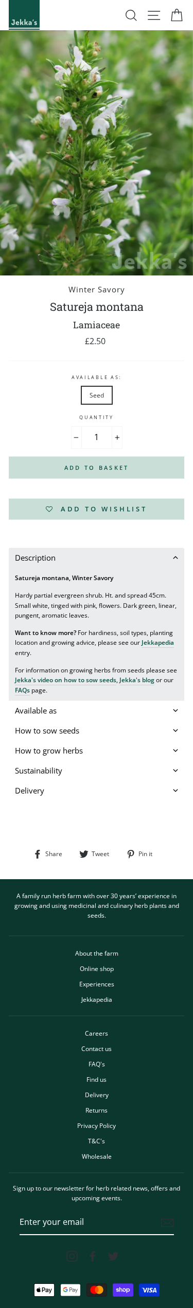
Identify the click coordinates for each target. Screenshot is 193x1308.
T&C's (96, 1141)
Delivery (97, 1095)
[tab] (96, 558)
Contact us (96, 1048)
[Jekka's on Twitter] (113, 1256)
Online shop (97, 968)
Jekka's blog (136, 680)
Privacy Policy (96, 1125)
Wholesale (97, 1156)
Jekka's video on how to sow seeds (65, 680)
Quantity (96, 417)
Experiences (96, 984)
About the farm (96, 953)
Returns (96, 1110)
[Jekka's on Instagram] (72, 1256)
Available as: (96, 377)
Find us (96, 1079)
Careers (96, 1033)
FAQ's (97, 1064)
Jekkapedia (158, 642)
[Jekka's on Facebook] (92, 1256)
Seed (97, 395)
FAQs (22, 690)
